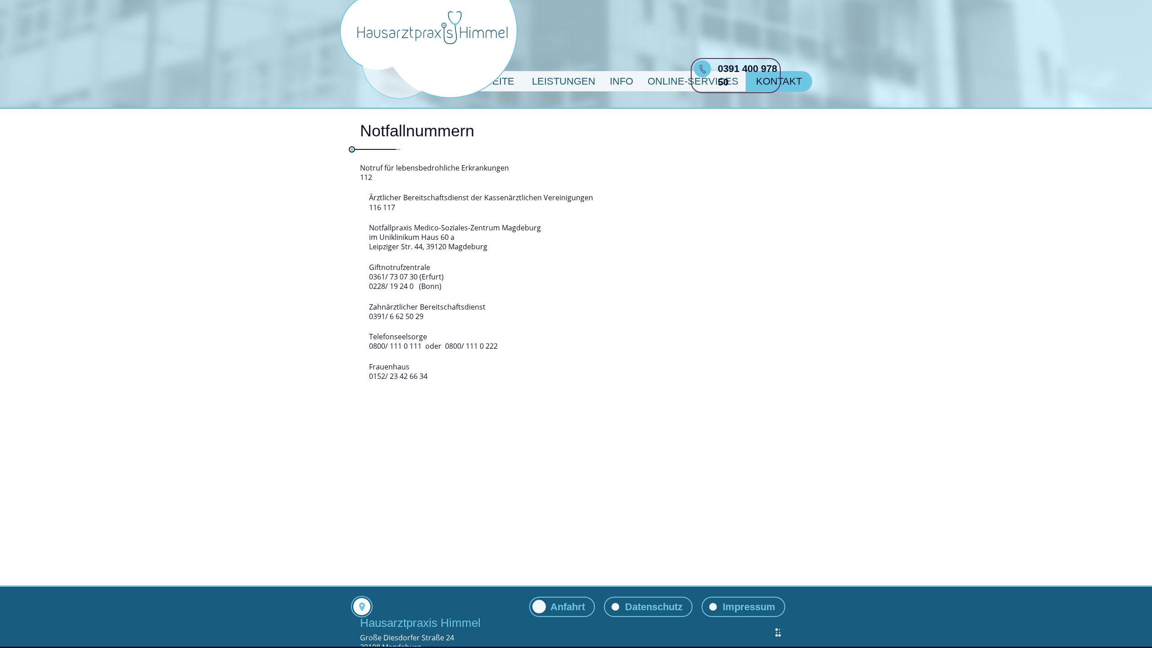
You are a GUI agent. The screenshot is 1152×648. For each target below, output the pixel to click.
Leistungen (563, 81)
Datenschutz (654, 606)
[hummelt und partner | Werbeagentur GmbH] (778, 632)
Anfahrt (567, 606)
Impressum (749, 606)
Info (621, 81)
